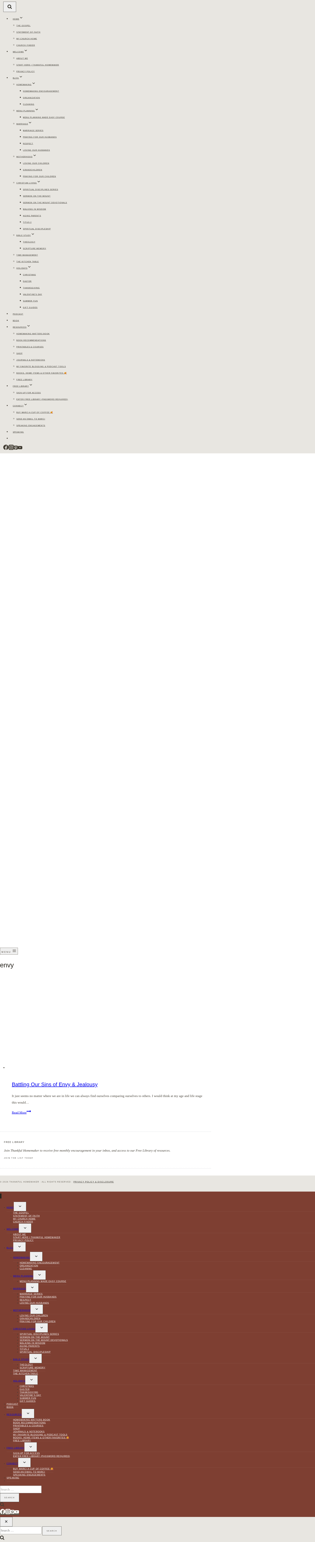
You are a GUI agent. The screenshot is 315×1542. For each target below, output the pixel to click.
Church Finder (25, 45)
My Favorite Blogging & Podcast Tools (41, 366)
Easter (27, 281)
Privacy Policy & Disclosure (94, 1182)
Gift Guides (30, 307)
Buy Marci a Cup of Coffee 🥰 (34, 412)
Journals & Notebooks (30, 360)
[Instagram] (11, 449)
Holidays (19, 1381)
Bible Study (21, 1359)
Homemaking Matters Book (33, 334)
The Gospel (23, 26)
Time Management (27, 255)
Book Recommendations (31, 340)
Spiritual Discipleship (37, 229)
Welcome (13, 1229)
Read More (21, 1112)
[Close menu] (0, 1196)
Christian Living (24, 1329)
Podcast (18, 314)
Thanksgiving (31, 288)
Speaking (18, 432)
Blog (10, 1248)
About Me (22, 58)
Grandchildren (32, 170)
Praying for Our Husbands (40, 137)
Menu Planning (23, 1276)
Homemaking (21, 1257)
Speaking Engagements (30, 425)
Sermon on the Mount (37, 196)
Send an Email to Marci (30, 419)
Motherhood (22, 1310)
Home (10, 1207)
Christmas (29, 275)
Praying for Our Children (39, 176)
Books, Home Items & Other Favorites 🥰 (41, 373)
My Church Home (26, 39)
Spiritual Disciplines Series (40, 189)
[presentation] (109, 1022)
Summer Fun (30, 301)
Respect (28, 144)
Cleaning (28, 104)
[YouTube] (20, 449)
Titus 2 (27, 222)
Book (16, 321)
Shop (19, 353)
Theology (29, 242)
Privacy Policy (25, 71)
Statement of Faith (28, 32)
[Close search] (6, 1521)
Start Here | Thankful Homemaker (37, 65)
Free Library (24, 380)
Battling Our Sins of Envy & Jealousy (55, 1084)
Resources (14, 1414)
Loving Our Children (36, 163)
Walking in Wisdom (34, 209)
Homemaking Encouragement (41, 91)
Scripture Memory (34, 248)
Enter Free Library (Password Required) (42, 399)
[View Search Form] (9, 7)
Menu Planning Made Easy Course (44, 117)
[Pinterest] (16, 449)
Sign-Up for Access (28, 393)
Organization (31, 98)
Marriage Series (33, 130)
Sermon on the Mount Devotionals (45, 203)
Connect (12, 1463)
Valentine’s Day (32, 294)
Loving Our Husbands (36, 150)
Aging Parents (32, 216)
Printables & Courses (30, 347)
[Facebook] (6, 449)
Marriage (19, 1288)
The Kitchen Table (27, 262)
